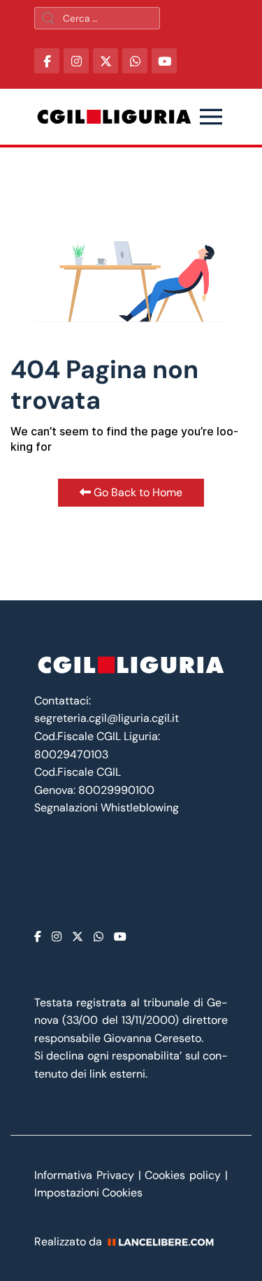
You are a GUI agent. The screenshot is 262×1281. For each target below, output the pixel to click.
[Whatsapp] (98, 936)
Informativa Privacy (86, 1175)
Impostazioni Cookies (88, 1192)
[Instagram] (56, 936)
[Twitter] (77, 936)
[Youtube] (120, 936)
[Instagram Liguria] (76, 60)
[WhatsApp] (134, 60)
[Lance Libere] (166, 1241)
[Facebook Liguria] (46, 60)
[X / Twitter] (105, 60)
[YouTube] (164, 60)
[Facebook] (37, 936)
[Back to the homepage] (114, 117)
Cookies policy (183, 1175)
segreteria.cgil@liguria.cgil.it (106, 718)
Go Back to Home (136, 492)
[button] (211, 117)
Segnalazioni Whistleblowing (106, 807)
